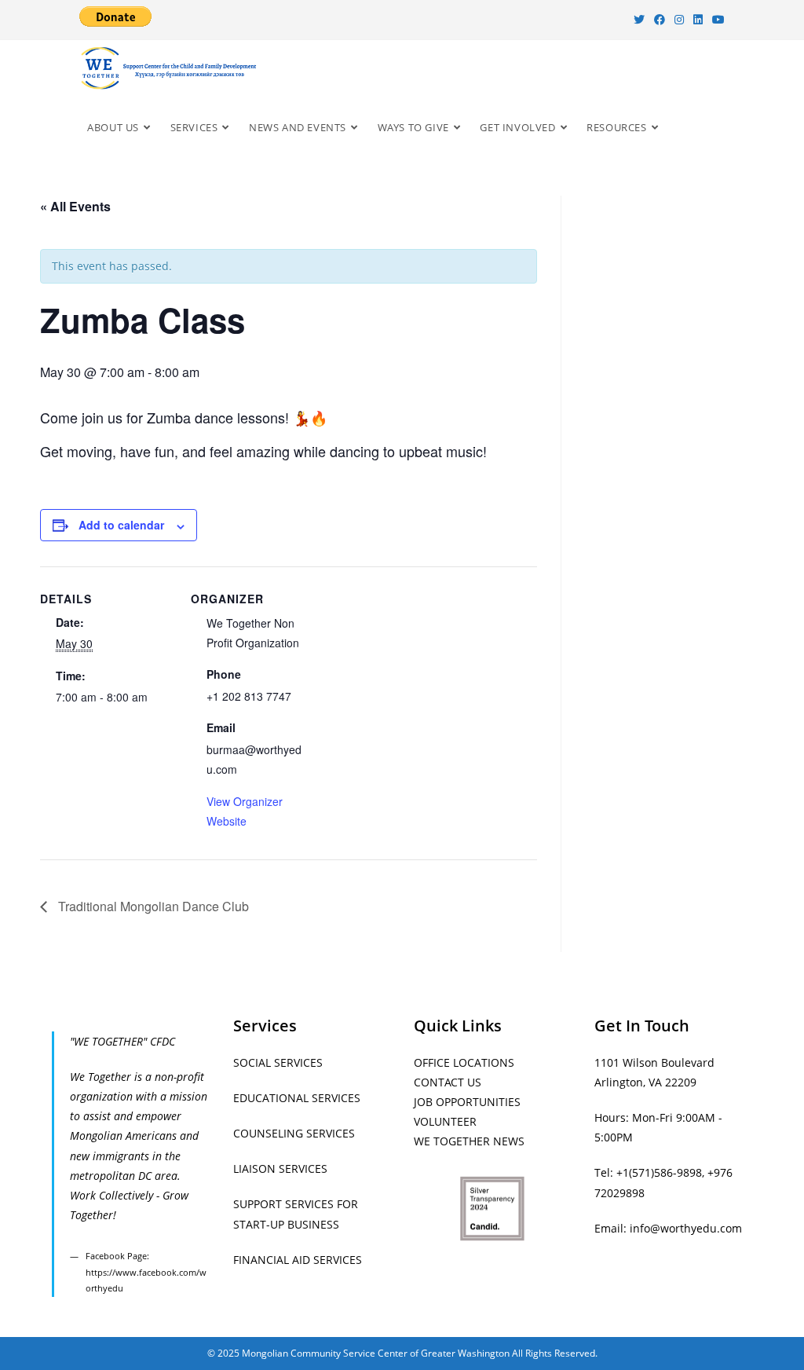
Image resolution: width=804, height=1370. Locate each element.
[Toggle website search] (681, 127)
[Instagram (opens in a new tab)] (679, 19)
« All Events (75, 206)
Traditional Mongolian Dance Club (152, 906)
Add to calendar (121, 525)
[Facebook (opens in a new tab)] (659, 19)
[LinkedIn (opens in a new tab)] (698, 19)
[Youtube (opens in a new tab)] (716, 19)
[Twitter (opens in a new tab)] (639, 19)
